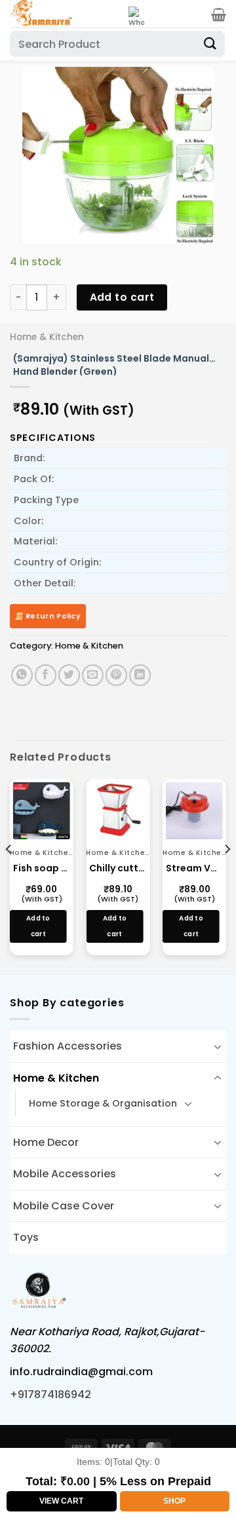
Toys (26, 1237)
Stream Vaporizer (194, 868)
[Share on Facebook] (45, 675)
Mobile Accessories (64, 1173)
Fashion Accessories (67, 1045)
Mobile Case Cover (63, 1205)
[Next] (226, 876)
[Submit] (210, 43)
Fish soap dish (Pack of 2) (41, 868)
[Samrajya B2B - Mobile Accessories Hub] (64, 14)
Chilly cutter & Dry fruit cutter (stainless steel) (117, 868)
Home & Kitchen (47, 337)
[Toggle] (217, 1046)
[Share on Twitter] (69, 675)
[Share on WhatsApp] (22, 675)
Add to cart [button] (38, 926)
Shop (174, 1501)
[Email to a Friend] (93, 675)
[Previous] (9, 876)
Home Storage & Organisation (103, 1103)
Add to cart (122, 297)
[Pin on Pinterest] (116, 675)
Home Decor (46, 1142)
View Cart (61, 1501)
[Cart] (218, 14)
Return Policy (52, 616)
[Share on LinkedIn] (140, 675)
